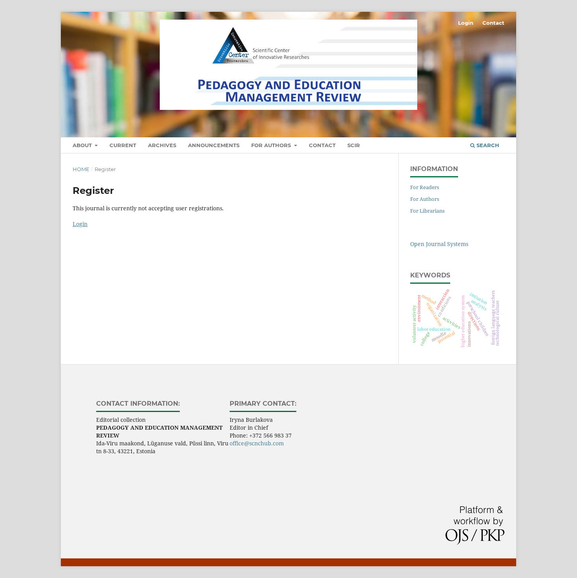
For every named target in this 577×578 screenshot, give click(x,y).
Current (123, 145)
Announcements (213, 145)
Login (465, 23)
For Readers (424, 187)
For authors (271, 145)
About (83, 145)
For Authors (424, 198)
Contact (322, 145)
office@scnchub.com (257, 443)
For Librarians (427, 210)
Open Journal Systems (439, 244)
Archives (162, 145)
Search (487, 145)
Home (81, 169)
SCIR (353, 145)
